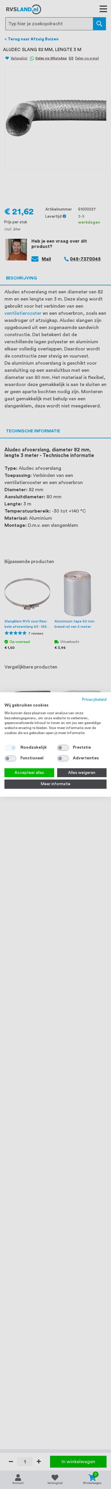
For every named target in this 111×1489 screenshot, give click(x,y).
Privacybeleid (94, 700)
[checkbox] (63, 748)
